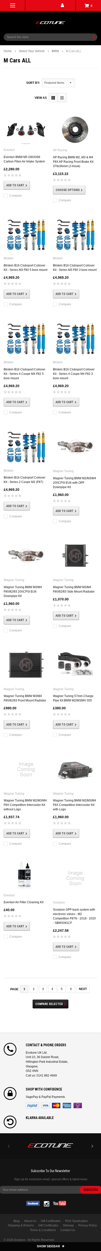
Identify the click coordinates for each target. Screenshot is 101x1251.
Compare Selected (49, 1004)
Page (14, 989)
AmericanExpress (67, 1105)
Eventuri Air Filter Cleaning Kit (23, 902)
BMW (55, 51)
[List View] (62, 97)
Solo (78, 1105)
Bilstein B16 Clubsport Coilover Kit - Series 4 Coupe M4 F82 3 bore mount (74, 374)
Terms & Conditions (43, 1230)
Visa (45, 1105)
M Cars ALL (73, 51)
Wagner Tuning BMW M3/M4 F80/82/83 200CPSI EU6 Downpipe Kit (23, 591)
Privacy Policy (87, 1225)
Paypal (32, 1105)
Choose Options (68, 190)
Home (8, 51)
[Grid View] (53, 97)
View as (41, 98)
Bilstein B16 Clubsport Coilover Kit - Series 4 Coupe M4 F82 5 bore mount (24, 374)
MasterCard (56, 1105)
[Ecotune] (50, 1144)
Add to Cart (15, 185)
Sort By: (33, 83)
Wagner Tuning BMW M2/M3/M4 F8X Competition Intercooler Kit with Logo (74, 805)
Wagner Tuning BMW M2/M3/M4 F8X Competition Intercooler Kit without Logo (25, 805)
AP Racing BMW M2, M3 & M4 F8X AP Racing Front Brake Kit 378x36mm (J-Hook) (73, 162)
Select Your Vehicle (32, 51)
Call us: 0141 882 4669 (41, 1075)
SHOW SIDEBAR (49, 1246)
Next (83, 989)
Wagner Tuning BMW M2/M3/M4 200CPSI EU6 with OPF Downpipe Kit (74, 483)
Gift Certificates (48, 1225)
